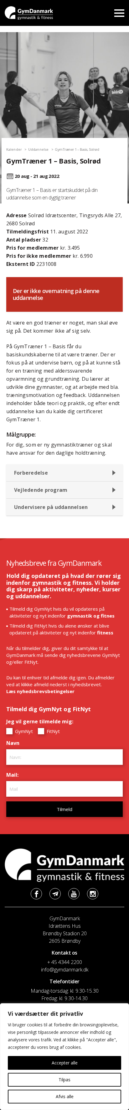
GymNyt (23, 731)
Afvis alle (65, 1096)
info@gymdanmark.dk (64, 969)
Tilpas (64, 1080)
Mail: (14, 774)
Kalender (14, 149)
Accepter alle (65, 1063)
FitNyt (53, 731)
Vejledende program (40, 490)
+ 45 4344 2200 (64, 962)
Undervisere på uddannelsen (51, 507)
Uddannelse (38, 149)
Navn (14, 743)
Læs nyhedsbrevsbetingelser (40, 691)
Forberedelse (31, 472)
